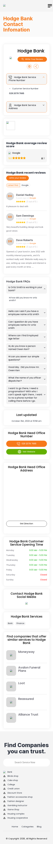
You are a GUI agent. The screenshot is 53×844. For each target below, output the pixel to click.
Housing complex (15, 813)
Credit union (13, 788)
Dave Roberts (24, 240)
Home (15, 826)
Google (25, 185)
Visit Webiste (29, 451)
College (11, 784)
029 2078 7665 (16, 93)
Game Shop (13, 809)
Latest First (13, 185)
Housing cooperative (17, 818)
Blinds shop (12, 776)
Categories (27, 826)
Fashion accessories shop (20, 797)
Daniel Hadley (25, 194)
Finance (20, 623)
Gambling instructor (17, 805)
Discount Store (14, 793)
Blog (39, 826)
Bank (10, 623)
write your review (17, 177)
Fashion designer (15, 801)
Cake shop (12, 780)
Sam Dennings (25, 215)
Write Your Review (34, 59)
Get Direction (26, 523)
